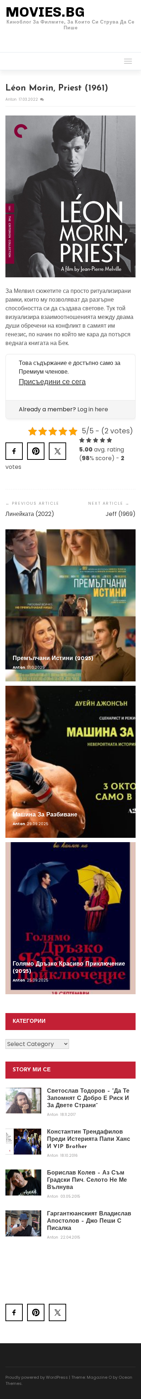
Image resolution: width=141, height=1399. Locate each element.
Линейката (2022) (29, 514)
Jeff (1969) (121, 514)
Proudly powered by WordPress (36, 1377)
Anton (11, 99)
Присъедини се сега (52, 382)
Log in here (92, 409)
